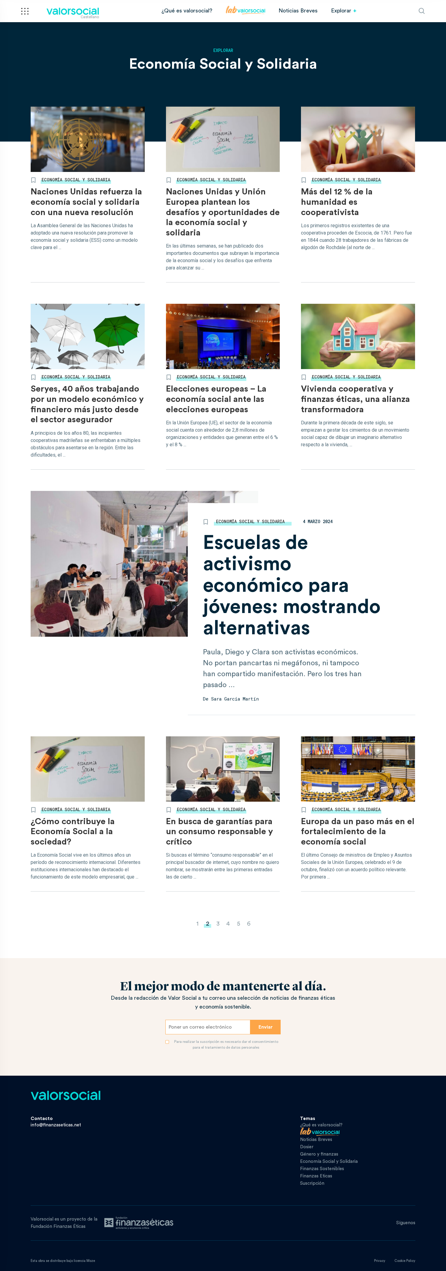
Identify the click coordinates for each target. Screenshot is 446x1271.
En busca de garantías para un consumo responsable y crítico (219, 831)
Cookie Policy (404, 1260)
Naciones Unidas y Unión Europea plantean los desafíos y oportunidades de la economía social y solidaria (223, 212)
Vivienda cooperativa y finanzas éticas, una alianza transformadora (355, 399)
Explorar (341, 10)
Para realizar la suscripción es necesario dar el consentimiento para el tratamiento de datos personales (226, 1044)
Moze (90, 1260)
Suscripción (312, 1183)
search (422, 11)
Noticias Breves (298, 10)
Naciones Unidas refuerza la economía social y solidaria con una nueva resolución (86, 201)
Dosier (306, 1147)
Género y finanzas (319, 1154)
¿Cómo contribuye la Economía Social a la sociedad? (73, 831)
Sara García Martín (235, 699)
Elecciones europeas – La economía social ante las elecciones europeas (216, 399)
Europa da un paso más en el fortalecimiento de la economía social (357, 831)
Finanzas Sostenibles (322, 1169)
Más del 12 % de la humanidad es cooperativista (337, 201)
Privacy (379, 1260)
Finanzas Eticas (316, 1176)
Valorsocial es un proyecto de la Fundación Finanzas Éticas (64, 1223)
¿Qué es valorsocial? (186, 10)
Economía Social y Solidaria (76, 180)
